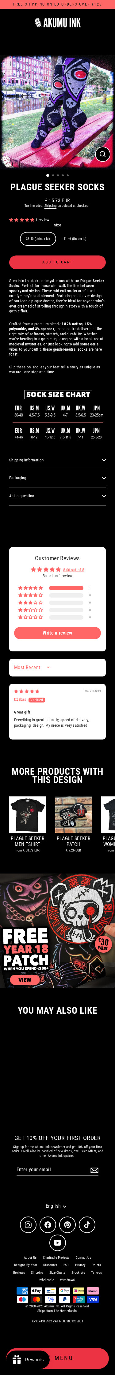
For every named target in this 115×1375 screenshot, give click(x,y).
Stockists (78, 1273)
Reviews (19, 1273)
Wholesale (46, 1280)
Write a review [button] (57, 633)
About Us (30, 1258)
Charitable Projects (56, 1258)
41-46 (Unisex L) (74, 239)
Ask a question (21, 496)
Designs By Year (25, 1265)
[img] (27, 691)
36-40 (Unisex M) (38, 239)
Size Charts (57, 1273)
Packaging (17, 477)
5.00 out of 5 (73, 570)
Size (57, 225)
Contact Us (83, 1258)
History (80, 1265)
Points (96, 1265)
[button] (22, 220)
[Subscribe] (93, 1170)
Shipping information (26, 460)
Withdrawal (67, 1280)
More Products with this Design (57, 775)
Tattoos (96, 1273)
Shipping (50, 206)
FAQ (66, 1265)
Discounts (50, 1265)
